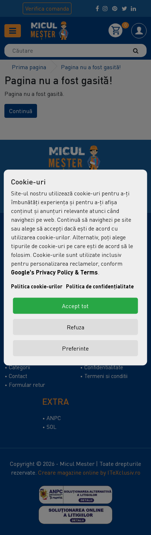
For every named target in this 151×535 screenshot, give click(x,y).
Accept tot (75, 306)
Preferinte (75, 348)
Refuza (75, 327)
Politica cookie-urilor (36, 286)
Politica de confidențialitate (100, 286)
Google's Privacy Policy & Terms (54, 272)
